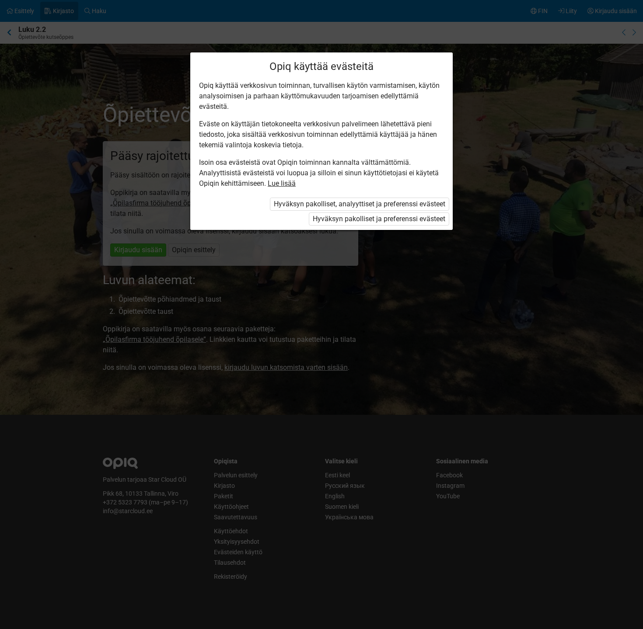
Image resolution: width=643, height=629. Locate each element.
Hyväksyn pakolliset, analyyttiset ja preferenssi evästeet (359, 204)
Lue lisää (282, 183)
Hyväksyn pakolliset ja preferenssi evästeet (379, 219)
